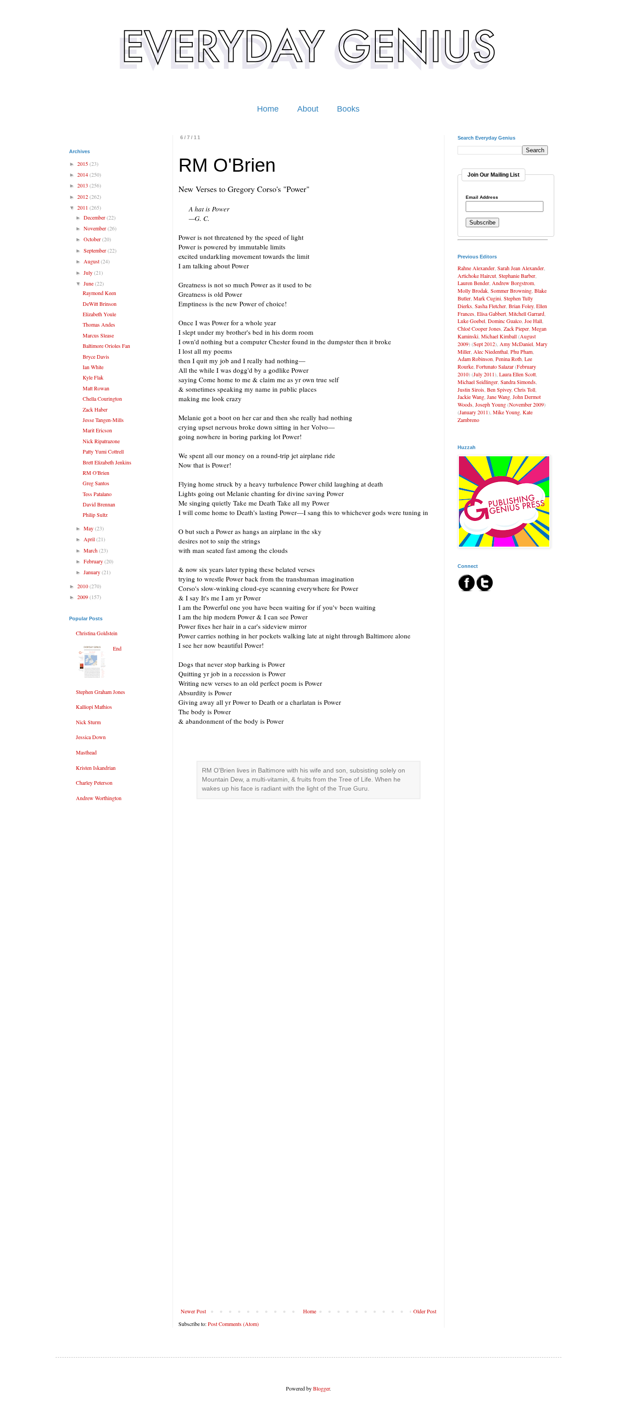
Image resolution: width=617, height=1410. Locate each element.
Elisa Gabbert (491, 313)
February (94, 561)
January (93, 572)
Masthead (86, 752)
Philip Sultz (95, 514)
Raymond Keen (99, 292)
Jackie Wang (471, 396)
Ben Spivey (499, 389)
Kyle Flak (93, 377)
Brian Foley (521, 305)
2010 (83, 586)
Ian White (93, 366)
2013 (83, 185)
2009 (83, 596)
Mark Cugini (487, 298)
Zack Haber (95, 409)
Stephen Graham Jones (100, 691)
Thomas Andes (99, 324)
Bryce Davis (96, 356)
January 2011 (473, 412)
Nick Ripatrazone (101, 441)
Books (348, 108)
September (96, 250)
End (117, 648)
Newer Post (193, 1311)
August (92, 261)
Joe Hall (533, 320)
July (89, 272)
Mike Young (506, 412)
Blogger (321, 1388)
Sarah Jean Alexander (520, 268)
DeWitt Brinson (100, 303)
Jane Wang (498, 396)
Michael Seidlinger (478, 381)
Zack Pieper (516, 328)
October (93, 239)
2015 (83, 163)
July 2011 (484, 374)
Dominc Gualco (505, 320)
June (89, 283)
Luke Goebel (471, 320)
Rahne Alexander (476, 268)
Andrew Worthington (99, 797)
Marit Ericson (97, 430)
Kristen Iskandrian (96, 767)
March (91, 550)
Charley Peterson (94, 782)
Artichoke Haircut (477, 275)
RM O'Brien (96, 472)
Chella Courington (102, 398)
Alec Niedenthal (490, 351)
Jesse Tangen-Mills (103, 419)
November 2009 (526, 404)
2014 (83, 174)
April (90, 539)
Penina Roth (508, 358)
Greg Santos (96, 483)
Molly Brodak (473, 290)
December (95, 217)
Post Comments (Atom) (233, 1323)
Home (268, 108)
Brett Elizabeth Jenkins (107, 462)
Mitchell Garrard (526, 313)
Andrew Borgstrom (513, 282)
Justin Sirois (471, 389)
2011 (83, 207)
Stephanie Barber (517, 275)
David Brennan (99, 504)
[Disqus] (308, 954)
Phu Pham (521, 351)
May (89, 528)
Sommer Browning (511, 290)
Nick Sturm (88, 722)
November (96, 228)
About (307, 108)
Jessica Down (91, 736)
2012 (83, 196)
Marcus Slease (98, 335)
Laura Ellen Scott (517, 374)
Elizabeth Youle (99, 314)
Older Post (424, 1311)
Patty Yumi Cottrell (103, 451)
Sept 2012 (484, 343)
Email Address (482, 197)
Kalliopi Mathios (94, 706)
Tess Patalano (97, 493)
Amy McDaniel (516, 343)
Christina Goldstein (96, 633)
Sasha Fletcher (490, 305)
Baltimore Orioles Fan (106, 345)
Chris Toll (524, 389)
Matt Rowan (96, 388)
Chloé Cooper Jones (479, 328)
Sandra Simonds (518, 381)
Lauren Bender (473, 282)
